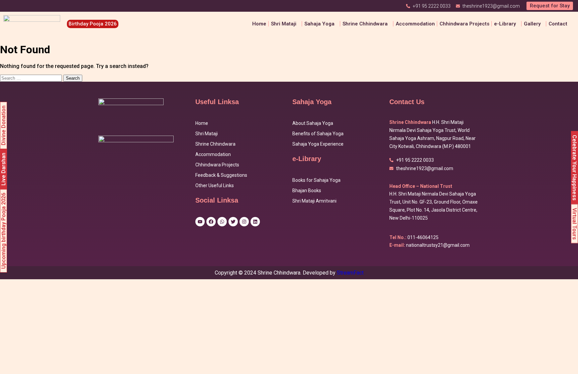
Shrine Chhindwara (365, 24)
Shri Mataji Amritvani (314, 201)
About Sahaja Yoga (312, 123)
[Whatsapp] (222, 221)
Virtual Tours (574, 223)
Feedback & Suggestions (221, 175)
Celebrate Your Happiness (574, 167)
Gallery (532, 24)
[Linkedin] (255, 221)
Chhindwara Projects (464, 24)
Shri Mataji (206, 133)
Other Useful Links (214, 185)
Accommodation (415, 24)
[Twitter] (233, 221)
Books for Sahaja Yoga (316, 180)
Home (259, 24)
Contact (558, 24)
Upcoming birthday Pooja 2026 (3, 231)
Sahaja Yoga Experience (318, 144)
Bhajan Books (306, 190)
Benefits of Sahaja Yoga (318, 133)
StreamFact (350, 273)
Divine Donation (3, 125)
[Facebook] (211, 221)
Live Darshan (3, 169)
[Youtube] (200, 221)
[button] (285, 24)
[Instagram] (244, 221)
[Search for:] (31, 78)
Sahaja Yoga (319, 24)
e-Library (505, 24)
